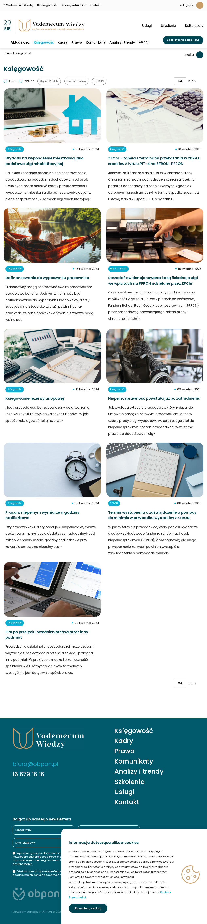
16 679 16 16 (28, 774)
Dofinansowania (76, 81)
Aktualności (20, 42)
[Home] (5, 42)
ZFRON (99, 81)
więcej (143, 42)
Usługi (124, 792)
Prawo (76, 42)
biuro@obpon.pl (35, 764)
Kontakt (95, 5)
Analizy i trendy (122, 42)
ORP (12, 81)
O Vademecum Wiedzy (19, 5)
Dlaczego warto (47, 5)
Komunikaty (96, 42)
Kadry (63, 42)
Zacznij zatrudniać (74, 5)
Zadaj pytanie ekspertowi (183, 39)
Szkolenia (129, 781)
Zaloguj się (187, 5)
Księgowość (44, 42)
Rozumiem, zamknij (88, 908)
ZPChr (29, 81)
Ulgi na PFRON (49, 81)
